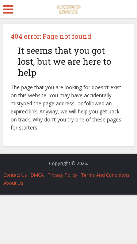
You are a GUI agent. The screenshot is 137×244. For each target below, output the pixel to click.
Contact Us (15, 175)
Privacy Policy (62, 175)
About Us (13, 183)
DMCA (37, 175)
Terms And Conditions (105, 175)
